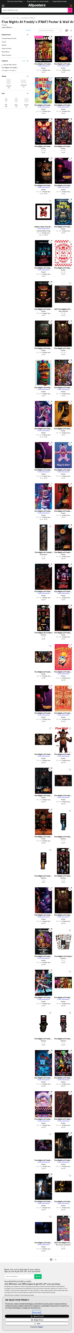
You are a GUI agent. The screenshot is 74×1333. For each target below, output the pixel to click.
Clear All (28, 30)
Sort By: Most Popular (46, 30)
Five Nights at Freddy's (28, 17)
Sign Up (38, 1276)
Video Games (16, 17)
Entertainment (6, 17)
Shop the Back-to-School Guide (38, 1)
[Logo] (37, 5)
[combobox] (35, 10)
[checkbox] (6, 102)
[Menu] (3, 5)
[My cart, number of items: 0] (70, 5)
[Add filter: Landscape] (23, 81)
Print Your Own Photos (15, 1)
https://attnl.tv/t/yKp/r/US (27, 1292)
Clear (23, 61)
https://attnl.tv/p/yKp (49, 1292)
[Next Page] (71, 30)
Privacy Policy (37, 1312)
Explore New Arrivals (60, 1)
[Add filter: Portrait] (9, 81)
